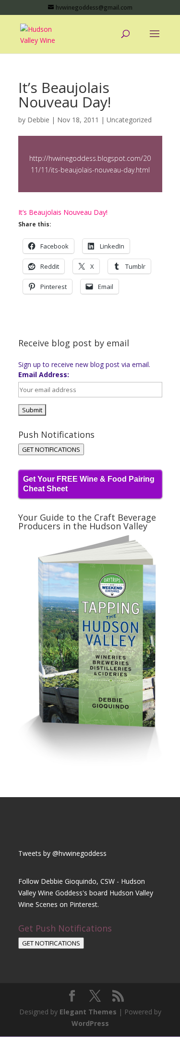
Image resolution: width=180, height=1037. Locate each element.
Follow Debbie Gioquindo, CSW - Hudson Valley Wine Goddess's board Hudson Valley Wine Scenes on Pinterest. (85, 893)
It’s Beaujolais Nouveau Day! (63, 212)
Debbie (38, 119)
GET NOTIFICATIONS (51, 449)
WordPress (90, 1023)
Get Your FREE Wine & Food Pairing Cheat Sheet (89, 484)
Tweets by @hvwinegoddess (62, 853)
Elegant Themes (88, 1011)
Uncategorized (129, 119)
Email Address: (43, 374)
